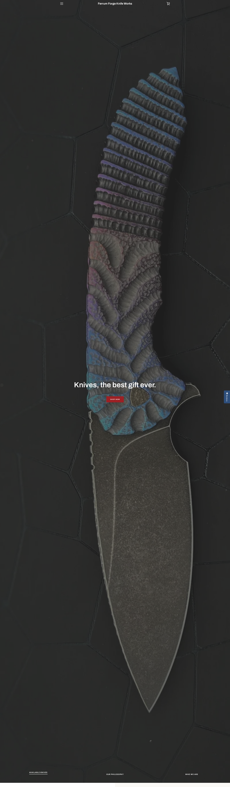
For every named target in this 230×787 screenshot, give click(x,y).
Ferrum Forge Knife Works (115, 3)
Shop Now (115, 399)
